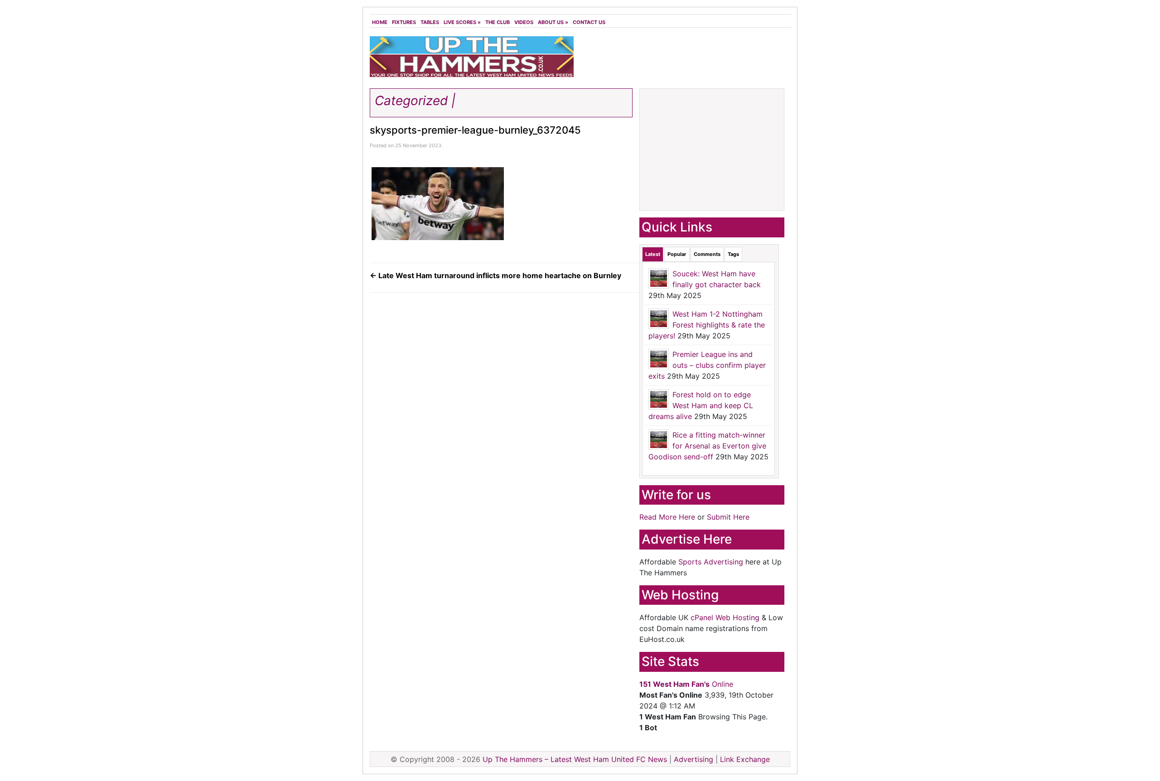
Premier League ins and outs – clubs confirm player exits (707, 365)
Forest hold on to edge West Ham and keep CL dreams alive (700, 405)
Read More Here (667, 516)
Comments (707, 254)
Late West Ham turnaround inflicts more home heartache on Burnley (495, 275)
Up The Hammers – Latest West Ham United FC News (575, 759)
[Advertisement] (684, 58)
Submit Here (728, 516)
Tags (733, 254)
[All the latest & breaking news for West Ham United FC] (472, 55)
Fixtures (404, 22)
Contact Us (589, 22)
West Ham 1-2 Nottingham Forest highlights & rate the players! (706, 324)
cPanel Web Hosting (725, 617)
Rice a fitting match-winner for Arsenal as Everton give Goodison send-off (707, 445)
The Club (497, 22)
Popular (676, 254)
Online (686, 684)
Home (379, 22)
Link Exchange (745, 759)
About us (553, 22)
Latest (652, 254)
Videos (523, 22)
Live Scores (462, 22)
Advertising (693, 759)
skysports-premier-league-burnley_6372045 (475, 130)
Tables (429, 22)
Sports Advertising (710, 561)
